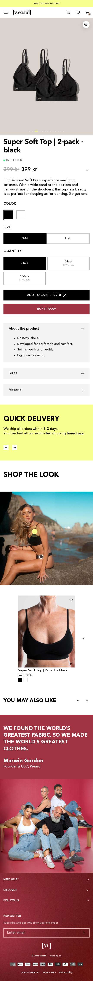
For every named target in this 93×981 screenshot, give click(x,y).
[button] (29, 131)
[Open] (5, 12)
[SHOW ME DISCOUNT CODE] (83, 933)
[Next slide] (83, 639)
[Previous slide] (78, 700)
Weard (43, 956)
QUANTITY (12, 251)
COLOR (9, 203)
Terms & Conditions (30, 972)
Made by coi (55, 956)
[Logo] (22, 12)
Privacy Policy (49, 972)
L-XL (68, 238)
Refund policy (65, 972)
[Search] (68, 12)
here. (80, 433)
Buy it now (46, 308)
